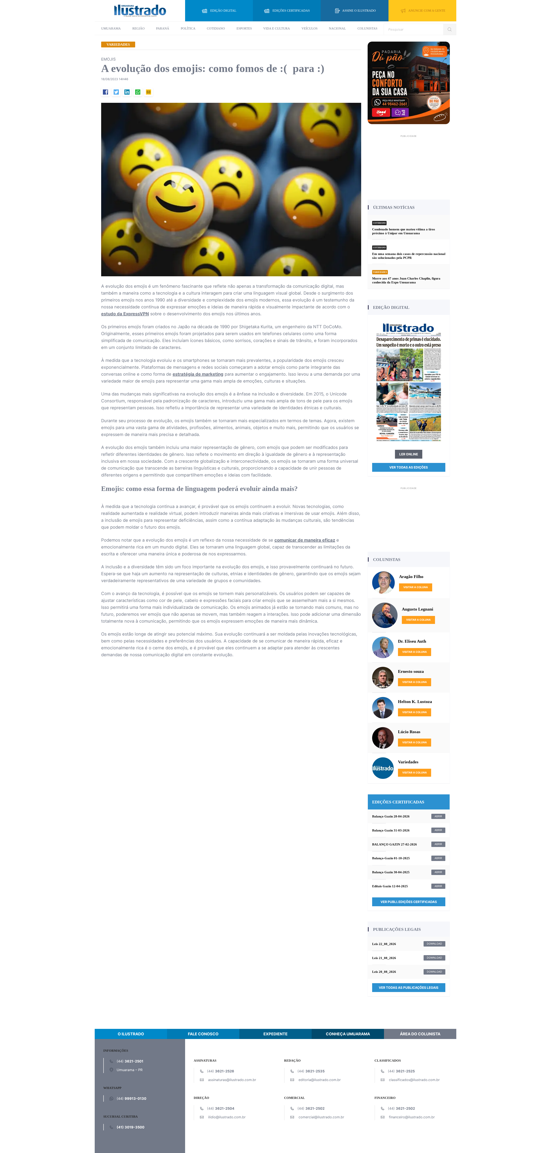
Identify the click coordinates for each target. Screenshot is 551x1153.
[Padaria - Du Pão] (409, 82)
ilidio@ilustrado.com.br (227, 1117)
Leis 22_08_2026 (384, 944)
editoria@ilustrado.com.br (320, 1080)
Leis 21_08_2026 (384, 958)
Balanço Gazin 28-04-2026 (391, 816)
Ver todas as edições (408, 467)
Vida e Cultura (276, 28)
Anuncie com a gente (426, 10)
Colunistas (367, 28)
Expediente (275, 1034)
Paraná (162, 28)
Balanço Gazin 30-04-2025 (391, 872)
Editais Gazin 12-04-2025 (390, 886)
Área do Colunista (420, 1034)
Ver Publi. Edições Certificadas (409, 902)
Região (138, 28)
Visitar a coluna (415, 587)
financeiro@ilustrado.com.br (412, 1117)
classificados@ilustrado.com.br (414, 1080)
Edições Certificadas (291, 10)
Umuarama (111, 28)
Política (188, 28)
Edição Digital (223, 10)
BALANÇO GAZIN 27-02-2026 (394, 844)
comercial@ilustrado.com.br (321, 1117)
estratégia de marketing (198, 374)
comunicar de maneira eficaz (304, 540)
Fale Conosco (203, 1034)
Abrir (438, 816)
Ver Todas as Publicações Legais (408, 988)
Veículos (309, 28)
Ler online (408, 454)
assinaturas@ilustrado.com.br (232, 1080)
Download (434, 943)
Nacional (337, 28)
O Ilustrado (131, 1034)
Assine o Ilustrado (359, 10)
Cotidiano (216, 28)
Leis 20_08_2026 (384, 971)
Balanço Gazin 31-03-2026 (391, 830)
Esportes (244, 28)
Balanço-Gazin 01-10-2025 (391, 858)
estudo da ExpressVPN (125, 313)
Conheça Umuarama (348, 1034)
